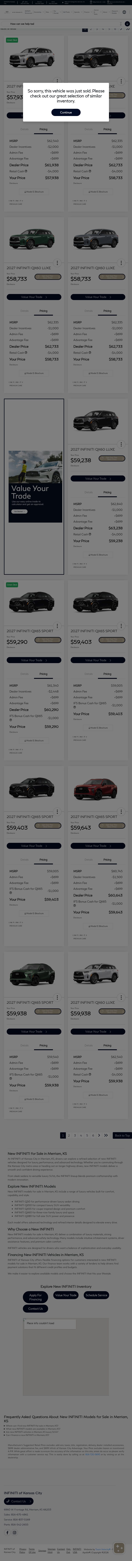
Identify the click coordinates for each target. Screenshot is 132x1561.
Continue (66, 112)
